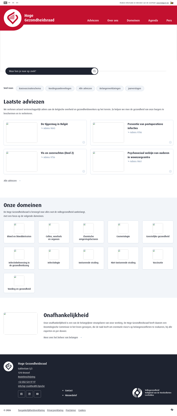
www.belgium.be (162, 3)
